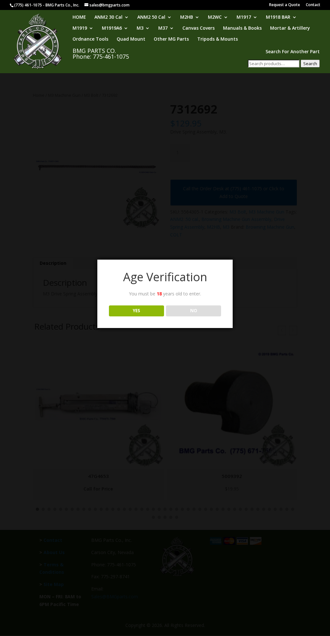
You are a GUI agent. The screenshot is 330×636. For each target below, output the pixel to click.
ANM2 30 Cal (108, 17)
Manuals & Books (242, 28)
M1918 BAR (278, 17)
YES (136, 310)
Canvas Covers (198, 28)
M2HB (186, 17)
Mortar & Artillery (290, 28)
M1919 (80, 28)
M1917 (244, 17)
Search (310, 63)
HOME (79, 17)
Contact (313, 5)
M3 (140, 28)
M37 (163, 28)
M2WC (215, 17)
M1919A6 (112, 28)
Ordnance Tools (90, 39)
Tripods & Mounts (217, 39)
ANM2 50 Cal (151, 17)
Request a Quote (284, 5)
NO (193, 310)
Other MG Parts (171, 39)
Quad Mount (131, 39)
